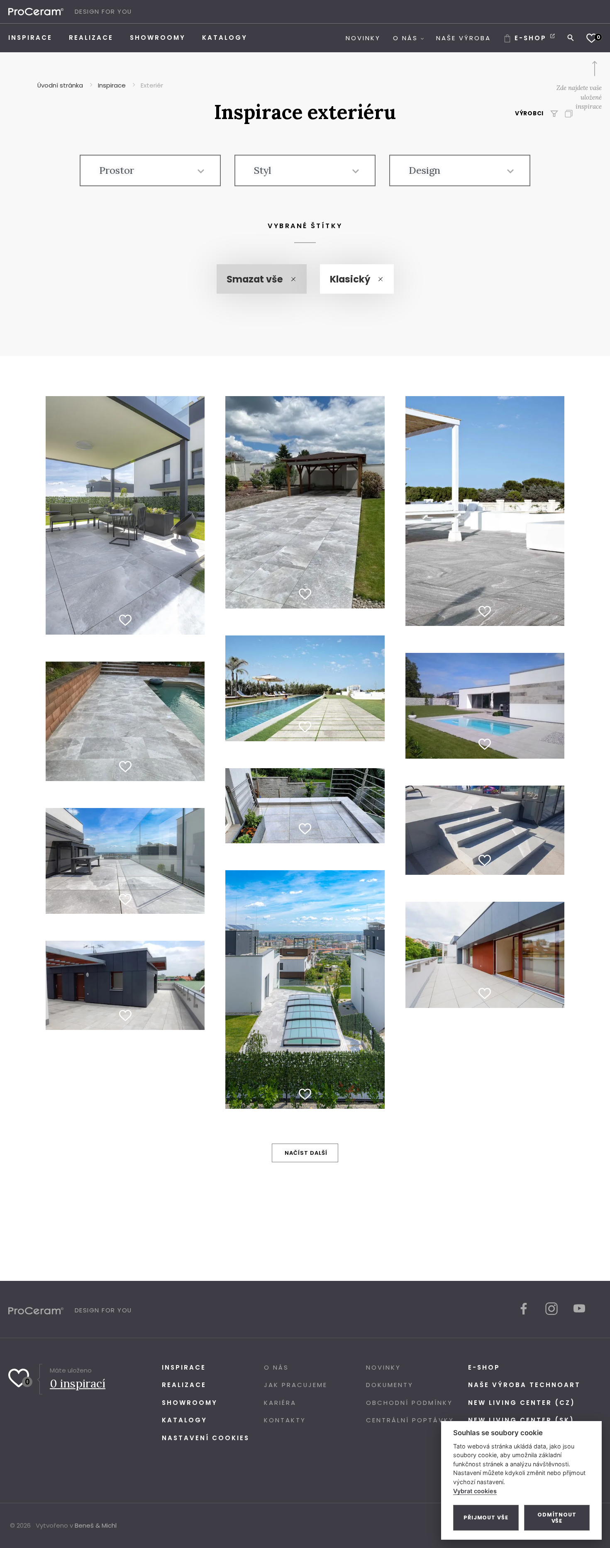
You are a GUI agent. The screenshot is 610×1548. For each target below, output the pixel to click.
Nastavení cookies (205, 1438)
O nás (276, 1367)
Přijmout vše (486, 1517)
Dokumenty (389, 1384)
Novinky (383, 1367)
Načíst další (306, 1153)
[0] (591, 38)
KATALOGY (184, 1420)
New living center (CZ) (521, 1402)
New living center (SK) (521, 1420)
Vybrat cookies (475, 1490)
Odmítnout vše (556, 1517)
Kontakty (285, 1420)
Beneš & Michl (96, 1525)
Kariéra (280, 1402)
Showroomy (189, 1402)
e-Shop (484, 1367)
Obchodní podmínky (409, 1402)
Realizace (184, 1384)
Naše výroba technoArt (524, 1384)
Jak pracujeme (295, 1384)
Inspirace (184, 1367)
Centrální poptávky (410, 1420)
